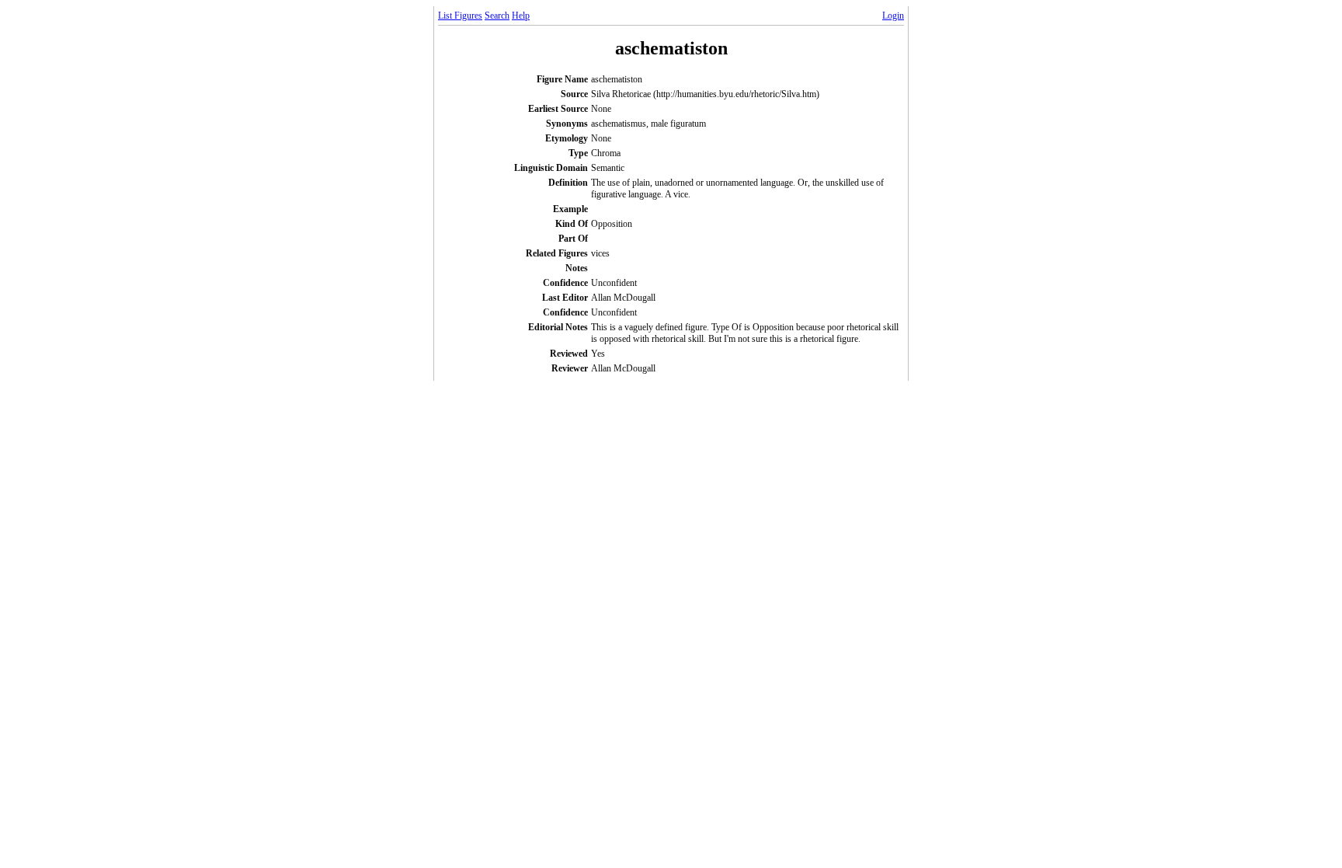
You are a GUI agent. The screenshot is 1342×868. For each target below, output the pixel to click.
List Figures (460, 15)
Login (893, 15)
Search (497, 15)
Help (521, 15)
